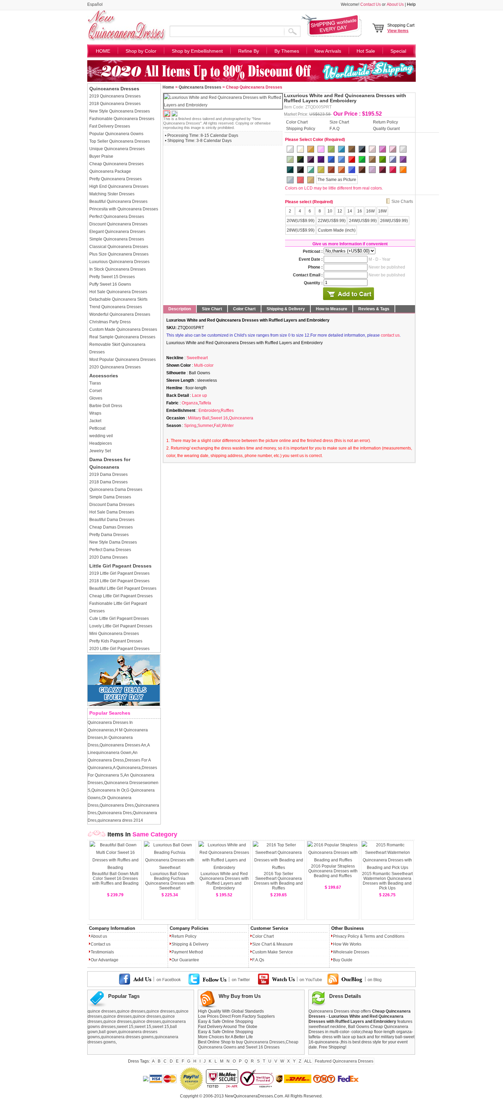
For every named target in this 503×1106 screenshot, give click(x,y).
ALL (308, 1061)
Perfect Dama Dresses (110, 549)
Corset (95, 390)
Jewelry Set (100, 450)
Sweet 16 (219, 418)
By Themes (286, 51)
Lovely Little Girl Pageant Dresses (120, 626)
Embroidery (209, 410)
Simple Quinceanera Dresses (116, 239)
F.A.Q (334, 128)
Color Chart (297, 122)
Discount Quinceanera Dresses (118, 224)
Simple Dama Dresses (110, 497)
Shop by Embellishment (197, 51)
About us (99, 936)
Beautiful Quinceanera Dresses (118, 201)
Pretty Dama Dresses (109, 534)
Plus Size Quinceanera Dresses (119, 254)
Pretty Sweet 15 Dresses (112, 276)
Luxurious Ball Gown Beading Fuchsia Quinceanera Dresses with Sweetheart (169, 880)
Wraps (95, 413)
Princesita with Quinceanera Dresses (123, 209)
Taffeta (205, 403)
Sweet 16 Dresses (263, 1047)
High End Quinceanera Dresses (119, 186)
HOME (103, 51)
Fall (217, 425)
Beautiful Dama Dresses (111, 519)
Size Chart (339, 122)
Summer (205, 425)
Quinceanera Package (110, 171)
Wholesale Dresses (351, 952)
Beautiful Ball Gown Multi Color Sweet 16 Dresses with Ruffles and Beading (115, 878)
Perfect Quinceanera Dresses (116, 216)
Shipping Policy (300, 128)
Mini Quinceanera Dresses (114, 633)
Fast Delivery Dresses (109, 126)
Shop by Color (141, 51)
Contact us (101, 944)
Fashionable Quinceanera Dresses (121, 118)
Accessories (103, 375)
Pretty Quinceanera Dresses (115, 179)
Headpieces (100, 443)
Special (398, 51)
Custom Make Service (272, 952)
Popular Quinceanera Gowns (116, 133)
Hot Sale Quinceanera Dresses (118, 291)
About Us (395, 4)
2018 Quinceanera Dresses (115, 103)
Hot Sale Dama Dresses (111, 512)
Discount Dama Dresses (111, 504)
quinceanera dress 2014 (120, 820)
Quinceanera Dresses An (123, 745)
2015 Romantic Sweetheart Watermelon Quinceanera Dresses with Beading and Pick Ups (387, 880)
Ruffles (227, 410)
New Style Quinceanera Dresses (119, 111)
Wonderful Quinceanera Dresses (119, 314)
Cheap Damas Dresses (111, 527)
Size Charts (402, 201)
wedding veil (101, 435)
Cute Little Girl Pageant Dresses (119, 618)
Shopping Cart (400, 28)
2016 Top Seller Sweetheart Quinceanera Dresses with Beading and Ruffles (278, 880)
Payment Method (187, 952)
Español (95, 4)
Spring (190, 425)
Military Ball (198, 418)
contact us (390, 335)
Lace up (199, 395)
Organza (190, 403)
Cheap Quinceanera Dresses (116, 163)
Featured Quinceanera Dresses (344, 1061)
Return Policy (385, 122)
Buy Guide (342, 960)
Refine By (248, 51)
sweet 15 (125, 1026)
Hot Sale (366, 51)
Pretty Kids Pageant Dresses (115, 641)
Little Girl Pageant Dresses (120, 566)
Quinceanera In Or (108, 790)
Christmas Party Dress (110, 322)
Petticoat (97, 428)
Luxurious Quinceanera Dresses (119, 261)
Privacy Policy (346, 936)
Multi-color (204, 365)
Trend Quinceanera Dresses (115, 306)
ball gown (108, 1031)
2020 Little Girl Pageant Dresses (119, 648)
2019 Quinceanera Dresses (115, 96)
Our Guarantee (185, 960)
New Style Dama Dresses (113, 542)
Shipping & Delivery (286, 309)
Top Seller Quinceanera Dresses (119, 141)
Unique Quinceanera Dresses (117, 148)
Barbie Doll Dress (105, 405)
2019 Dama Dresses (108, 474)
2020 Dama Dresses (108, 557)
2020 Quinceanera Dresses (115, 367)
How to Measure (331, 309)
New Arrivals (327, 51)
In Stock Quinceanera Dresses (117, 269)
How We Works (347, 944)
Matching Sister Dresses (111, 194)
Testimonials (102, 952)
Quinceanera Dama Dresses (115, 489)
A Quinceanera (127, 767)
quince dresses (102, 1011)
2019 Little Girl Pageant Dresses (119, 573)
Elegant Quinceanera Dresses (117, 231)
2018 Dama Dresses (108, 482)
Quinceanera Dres (117, 805)
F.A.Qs (258, 960)
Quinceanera (241, 418)
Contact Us (370, 4)
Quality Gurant (386, 128)
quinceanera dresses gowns (127, 1037)
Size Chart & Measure (272, 944)
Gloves (95, 398)
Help (411, 4)
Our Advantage (104, 960)
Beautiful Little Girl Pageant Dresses (122, 588)
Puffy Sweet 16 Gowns (110, 284)
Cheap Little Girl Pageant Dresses (121, 596)
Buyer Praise (101, 156)
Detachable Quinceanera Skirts (118, 299)
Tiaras (95, 383)
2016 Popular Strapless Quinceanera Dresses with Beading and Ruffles (333, 871)
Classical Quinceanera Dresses (118, 246)
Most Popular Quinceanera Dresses (122, 359)
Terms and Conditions (384, 936)
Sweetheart (197, 357)
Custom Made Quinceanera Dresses (123, 329)
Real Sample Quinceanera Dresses (122, 337)
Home (168, 87)
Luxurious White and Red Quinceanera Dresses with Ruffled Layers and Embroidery (224, 880)
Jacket (95, 420)
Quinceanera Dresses (114, 88)
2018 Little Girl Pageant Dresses (119, 580)
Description (179, 309)
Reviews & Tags (373, 309)
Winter (228, 425)
